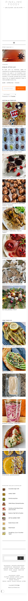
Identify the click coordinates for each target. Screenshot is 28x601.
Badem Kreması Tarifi (13, 522)
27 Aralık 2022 (5, 64)
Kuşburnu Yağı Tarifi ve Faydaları (16, 513)
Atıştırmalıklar (8, 567)
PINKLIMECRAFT (12, 578)
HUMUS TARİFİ (12, 493)
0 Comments (17, 82)
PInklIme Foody (14, 3)
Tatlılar (15, 569)
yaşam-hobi (21, 569)
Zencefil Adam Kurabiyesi (12, 284)
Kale (18, 585)
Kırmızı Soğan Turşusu (11, 423)
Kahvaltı (11, 568)
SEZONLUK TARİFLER (9, 100)
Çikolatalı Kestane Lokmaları (13, 177)
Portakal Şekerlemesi (10, 475)
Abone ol (20, 88)
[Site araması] (21, 558)
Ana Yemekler (7, 565)
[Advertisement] (14, 24)
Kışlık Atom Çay (9, 67)
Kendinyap (16, 568)
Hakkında (12, 576)
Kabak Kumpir (12, 527)
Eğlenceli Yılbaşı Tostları (12, 126)
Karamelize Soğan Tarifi (14, 488)
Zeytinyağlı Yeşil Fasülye (12, 346)
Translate (13, 96)
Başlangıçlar (16, 567)
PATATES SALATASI (13, 498)
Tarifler (9, 581)
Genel (22, 567)
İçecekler (3, 82)
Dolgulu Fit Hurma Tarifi (12, 152)
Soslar (10, 569)
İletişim (24, 581)
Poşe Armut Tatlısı (9, 258)
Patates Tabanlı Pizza (10, 449)
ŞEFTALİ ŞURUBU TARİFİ (14, 518)
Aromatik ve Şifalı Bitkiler (18, 565)
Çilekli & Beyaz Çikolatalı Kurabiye (16, 503)
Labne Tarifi (7, 397)
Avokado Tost (7, 372)
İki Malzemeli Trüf (9, 309)
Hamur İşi (5, 568)
